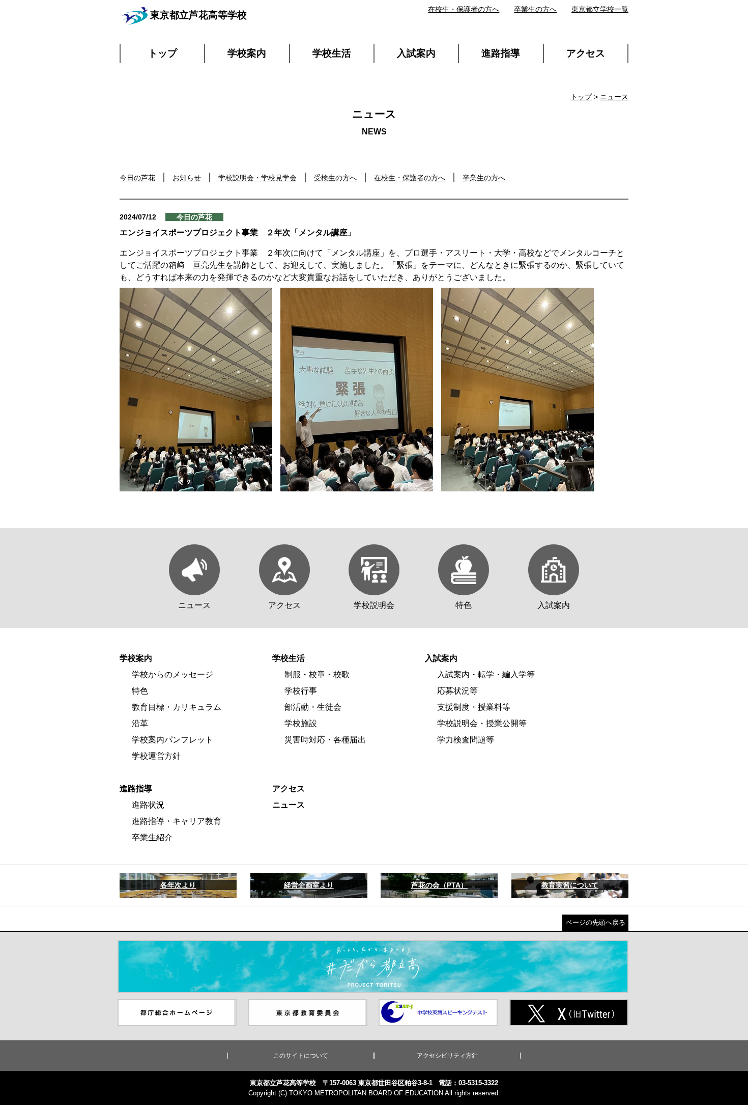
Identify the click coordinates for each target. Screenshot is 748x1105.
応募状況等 (457, 690)
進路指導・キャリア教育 (176, 821)
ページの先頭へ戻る (595, 922)
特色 (140, 690)
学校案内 (246, 53)
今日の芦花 (137, 178)
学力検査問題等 (465, 739)
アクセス (585, 53)
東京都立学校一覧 (599, 9)
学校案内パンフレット (172, 739)
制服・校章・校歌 (317, 674)
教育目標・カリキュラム (176, 707)
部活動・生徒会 (312, 707)
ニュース (614, 97)
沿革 (140, 723)
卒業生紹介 (152, 837)
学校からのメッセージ (172, 674)
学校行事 (300, 690)
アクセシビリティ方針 (447, 1055)
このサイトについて (300, 1055)
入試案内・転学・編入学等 (486, 674)
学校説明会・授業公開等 (482, 723)
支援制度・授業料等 (473, 707)
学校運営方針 (156, 756)
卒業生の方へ (535, 9)
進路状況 (148, 804)
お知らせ (186, 178)
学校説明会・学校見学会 (257, 178)
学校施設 (300, 723)
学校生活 (331, 53)
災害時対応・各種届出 (325, 739)
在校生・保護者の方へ (463, 9)
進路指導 (500, 53)
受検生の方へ (335, 178)
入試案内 (416, 53)
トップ (162, 53)
